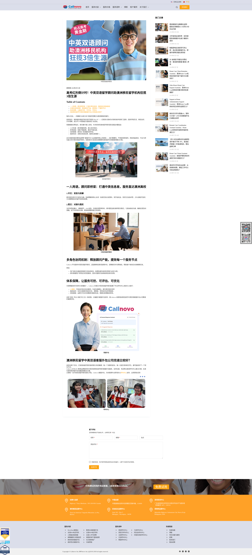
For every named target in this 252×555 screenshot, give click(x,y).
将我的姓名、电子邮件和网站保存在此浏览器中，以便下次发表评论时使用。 (113, 462)
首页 (87, 7)
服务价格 (106, 7)
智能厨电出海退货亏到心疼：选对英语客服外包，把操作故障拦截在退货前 (179, 50)
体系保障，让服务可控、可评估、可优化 (83, 110)
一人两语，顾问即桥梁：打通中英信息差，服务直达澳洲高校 (90, 106)
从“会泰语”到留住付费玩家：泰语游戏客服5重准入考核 (179, 62)
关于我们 (143, 7)
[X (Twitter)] (183, 551)
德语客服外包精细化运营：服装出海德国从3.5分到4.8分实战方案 (179, 26)
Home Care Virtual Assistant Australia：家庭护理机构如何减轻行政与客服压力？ (179, 156)
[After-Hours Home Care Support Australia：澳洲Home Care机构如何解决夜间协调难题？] (161, 85)
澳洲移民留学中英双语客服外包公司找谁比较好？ (86, 112)
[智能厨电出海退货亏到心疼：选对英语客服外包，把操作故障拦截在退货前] (161, 47)
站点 (142, 437)
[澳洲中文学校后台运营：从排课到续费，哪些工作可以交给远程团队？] (161, 165)
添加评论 (94, 444)
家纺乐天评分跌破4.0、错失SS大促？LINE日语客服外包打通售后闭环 (179, 116)
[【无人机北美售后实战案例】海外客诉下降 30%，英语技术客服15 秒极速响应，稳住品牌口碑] (161, 139)
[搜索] (177, 7)
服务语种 (116, 7)
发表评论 (94, 467)
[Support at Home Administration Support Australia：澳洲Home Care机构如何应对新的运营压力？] (161, 99)
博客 (126, 7)
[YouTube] (188, 551)
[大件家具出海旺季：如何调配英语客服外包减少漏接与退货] (161, 36)
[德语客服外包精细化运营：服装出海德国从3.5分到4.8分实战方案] (161, 24)
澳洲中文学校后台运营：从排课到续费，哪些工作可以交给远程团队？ (179, 167)
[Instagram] (186, 551)
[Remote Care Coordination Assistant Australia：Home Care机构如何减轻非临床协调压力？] (161, 125)
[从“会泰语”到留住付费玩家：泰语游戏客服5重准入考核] (161, 59)
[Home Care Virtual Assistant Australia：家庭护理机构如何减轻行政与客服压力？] (161, 153)
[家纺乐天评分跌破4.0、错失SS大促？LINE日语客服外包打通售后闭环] (161, 113)
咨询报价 (185, 7)
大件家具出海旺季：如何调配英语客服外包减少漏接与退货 (179, 38)
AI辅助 (72, 289)
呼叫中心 (124, 372)
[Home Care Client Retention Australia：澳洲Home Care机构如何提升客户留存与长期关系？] (161, 71)
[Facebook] (180, 551)
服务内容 (95, 7)
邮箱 (118, 437)
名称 (93, 437)
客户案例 (133, 7)
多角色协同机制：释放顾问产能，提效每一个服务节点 (88, 108)
